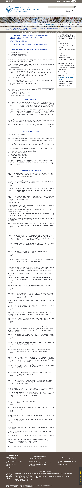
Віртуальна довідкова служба (26, 16)
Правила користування (12, 463)
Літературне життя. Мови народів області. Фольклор (65, 78)
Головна (8, 28)
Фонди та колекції (11, 464)
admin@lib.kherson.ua (37, 478)
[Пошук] (75, 7)
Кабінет (73, 1)
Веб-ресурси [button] (70, 24)
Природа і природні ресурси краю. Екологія (66, 50)
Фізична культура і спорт (65, 63)
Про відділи (9, 467)
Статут (60, 460)
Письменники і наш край (16, 40)
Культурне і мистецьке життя (66, 71)
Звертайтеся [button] (66, 1)
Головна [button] (41, 24)
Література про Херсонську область (49, 28)
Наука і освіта (62, 69)
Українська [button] (58, 1)
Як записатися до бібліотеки (14, 461)
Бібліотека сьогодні (11, 458)
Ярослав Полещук (22, 486)
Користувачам (16, 28)
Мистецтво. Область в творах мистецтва (66, 74)
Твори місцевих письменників (18, 41)
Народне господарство (64, 53)
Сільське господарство (64, 57)
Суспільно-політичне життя (66, 65)
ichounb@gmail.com (25, 478)
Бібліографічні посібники (65, 83)
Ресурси (24, 28)
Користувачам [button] (50, 24)
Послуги (8, 465)
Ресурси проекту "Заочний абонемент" (40, 463)
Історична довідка (11, 457)
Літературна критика (15, 38)
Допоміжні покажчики (64, 85)
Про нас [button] (77, 24)
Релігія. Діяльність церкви (65, 81)
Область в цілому (63, 43)
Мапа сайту (32, 465)
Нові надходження (34, 460)
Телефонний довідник (21, 480)
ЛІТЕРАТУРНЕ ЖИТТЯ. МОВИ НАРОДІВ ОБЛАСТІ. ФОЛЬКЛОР (31, 36)
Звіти (59, 463)
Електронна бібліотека (60, 16)
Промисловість (62, 55)
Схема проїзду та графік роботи (24, 479)
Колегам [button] (60, 24)
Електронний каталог (11, 16)
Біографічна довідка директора (67, 461)
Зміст (59, 41)
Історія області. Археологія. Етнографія (66, 46)
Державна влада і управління (66, 67)
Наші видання (33, 28)
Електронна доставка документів (44, 16)
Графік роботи (10, 460)
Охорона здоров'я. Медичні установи (66, 60)
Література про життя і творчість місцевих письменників (26, 37)
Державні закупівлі (63, 464)
